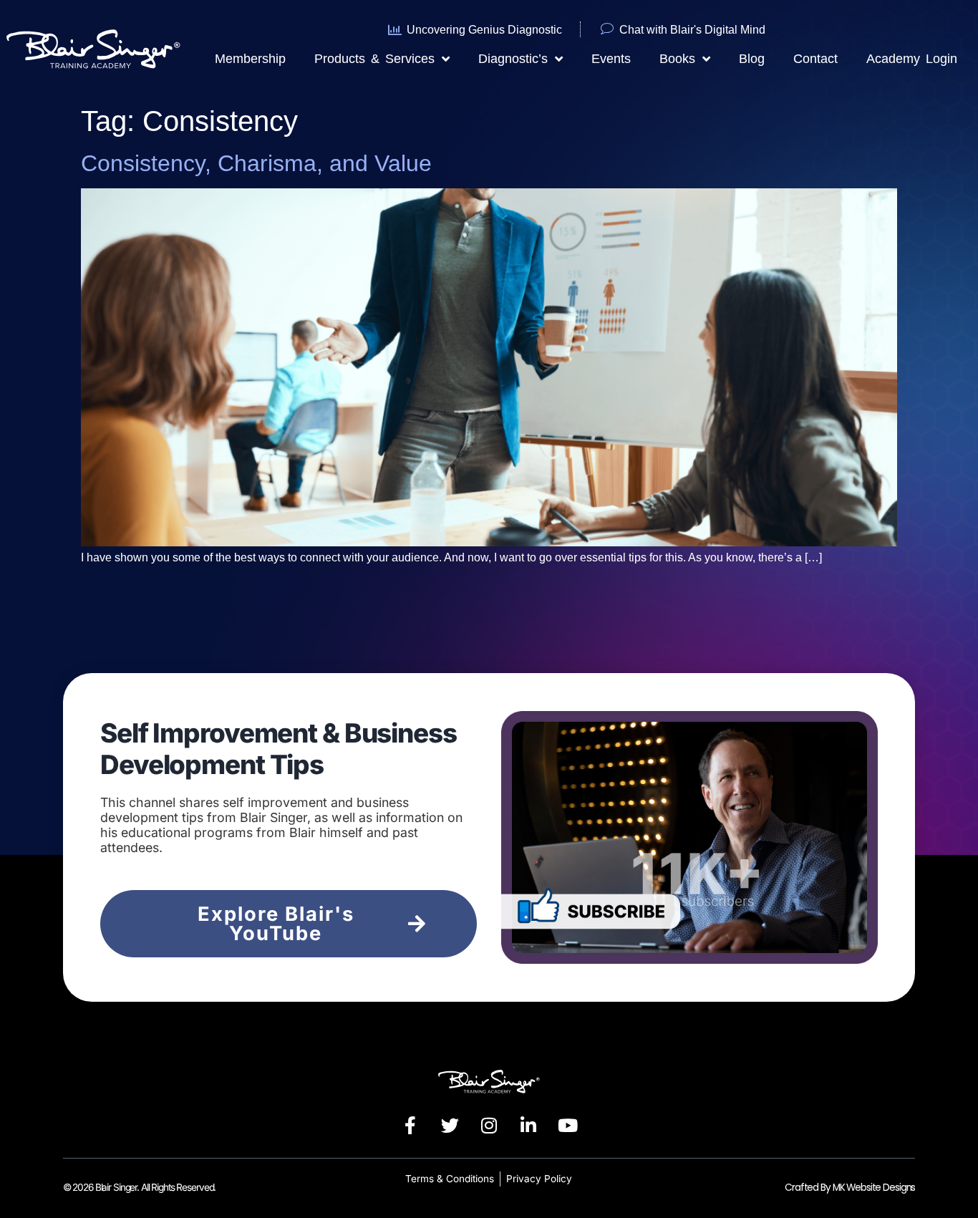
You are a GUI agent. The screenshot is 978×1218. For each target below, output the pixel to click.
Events (611, 59)
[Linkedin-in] (528, 1126)
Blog (752, 59)
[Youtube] (568, 1126)
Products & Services (374, 59)
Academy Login (911, 59)
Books (677, 59)
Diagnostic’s (513, 59)
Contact (815, 59)
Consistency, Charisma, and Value (256, 163)
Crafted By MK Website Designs (850, 1187)
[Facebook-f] (410, 1126)
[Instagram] (489, 1126)
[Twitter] (450, 1126)
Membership (250, 59)
